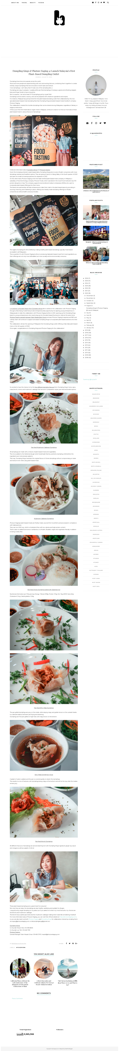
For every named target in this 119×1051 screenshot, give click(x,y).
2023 (86, 286)
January (88, 328)
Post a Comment (17, 998)
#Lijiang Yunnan (96, 486)
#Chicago (96, 414)
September (89, 303)
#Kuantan (96, 474)
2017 (86, 335)
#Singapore (96, 546)
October (88, 300)
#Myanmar (96, 506)
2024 (86, 283)
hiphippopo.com (55, 1048)
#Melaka (96, 498)
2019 (86, 330)
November (89, 298)
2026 (86, 278)
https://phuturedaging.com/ (68, 917)
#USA (96, 566)
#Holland (96, 438)
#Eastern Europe (96, 418)
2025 (86, 281)
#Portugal (96, 522)
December (89, 295)
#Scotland (96, 538)
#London (96, 490)
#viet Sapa (96, 586)
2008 (86, 357)
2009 (86, 355)
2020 (86, 293)
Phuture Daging (34, 919)
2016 (86, 337)
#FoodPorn (20, 947)
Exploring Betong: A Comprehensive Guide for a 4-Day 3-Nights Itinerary (96, 222)
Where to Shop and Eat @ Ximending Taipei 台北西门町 (97, 263)
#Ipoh (96, 450)
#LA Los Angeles (96, 478)
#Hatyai (96, 434)
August (88, 305)
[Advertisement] (59, 39)
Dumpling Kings (46, 919)
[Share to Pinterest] (73, 943)
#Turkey (96, 562)
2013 (86, 345)
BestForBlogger (69, 1048)
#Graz (96, 426)
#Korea (96, 458)
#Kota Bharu (96, 462)
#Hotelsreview (96, 446)
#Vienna (96, 574)
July (87, 313)
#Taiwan (96, 558)
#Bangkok (96, 398)
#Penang (96, 514)
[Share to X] (69, 943)
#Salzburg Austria (96, 530)
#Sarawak (96, 534)
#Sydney (96, 554)
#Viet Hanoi (96, 578)
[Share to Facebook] (66, 943)
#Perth (96, 518)
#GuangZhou (96, 430)
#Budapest (96, 402)
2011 (86, 350)
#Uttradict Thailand (96, 570)
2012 (86, 347)
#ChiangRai (96, 410)
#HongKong (96, 442)
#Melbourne (96, 502)
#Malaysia (96, 494)
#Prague (96, 526)
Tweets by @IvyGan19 (90, 379)
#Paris (96, 510)
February (89, 325)
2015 (86, 340)
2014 (86, 342)
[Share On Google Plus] (76, 943)
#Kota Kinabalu (96, 466)
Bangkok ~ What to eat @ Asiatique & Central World (97, 242)
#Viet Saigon (96, 582)
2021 (86, 290)
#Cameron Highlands (96, 406)
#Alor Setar (96, 394)
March (88, 322)
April (87, 320)
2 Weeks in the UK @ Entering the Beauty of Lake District (96, 191)
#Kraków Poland (96, 470)
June (87, 315)
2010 (86, 352)
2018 (86, 332)
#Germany (96, 422)
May (87, 318)
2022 (86, 288)
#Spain (96, 550)
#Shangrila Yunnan (96, 542)
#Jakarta (96, 454)
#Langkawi (96, 482)
